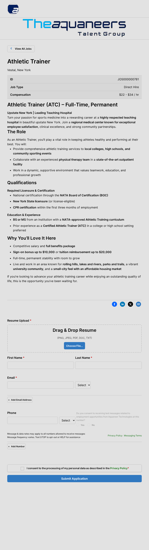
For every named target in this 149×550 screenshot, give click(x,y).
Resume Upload (19, 320)
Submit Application (74, 478)
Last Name (83, 357)
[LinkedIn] (122, 305)
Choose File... (74, 345)
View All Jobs (21, 48)
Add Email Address (20, 399)
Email (12, 377)
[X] (130, 305)
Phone (11, 413)
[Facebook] (114, 305)
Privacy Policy (115, 435)
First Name (16, 357)
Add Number (16, 446)
